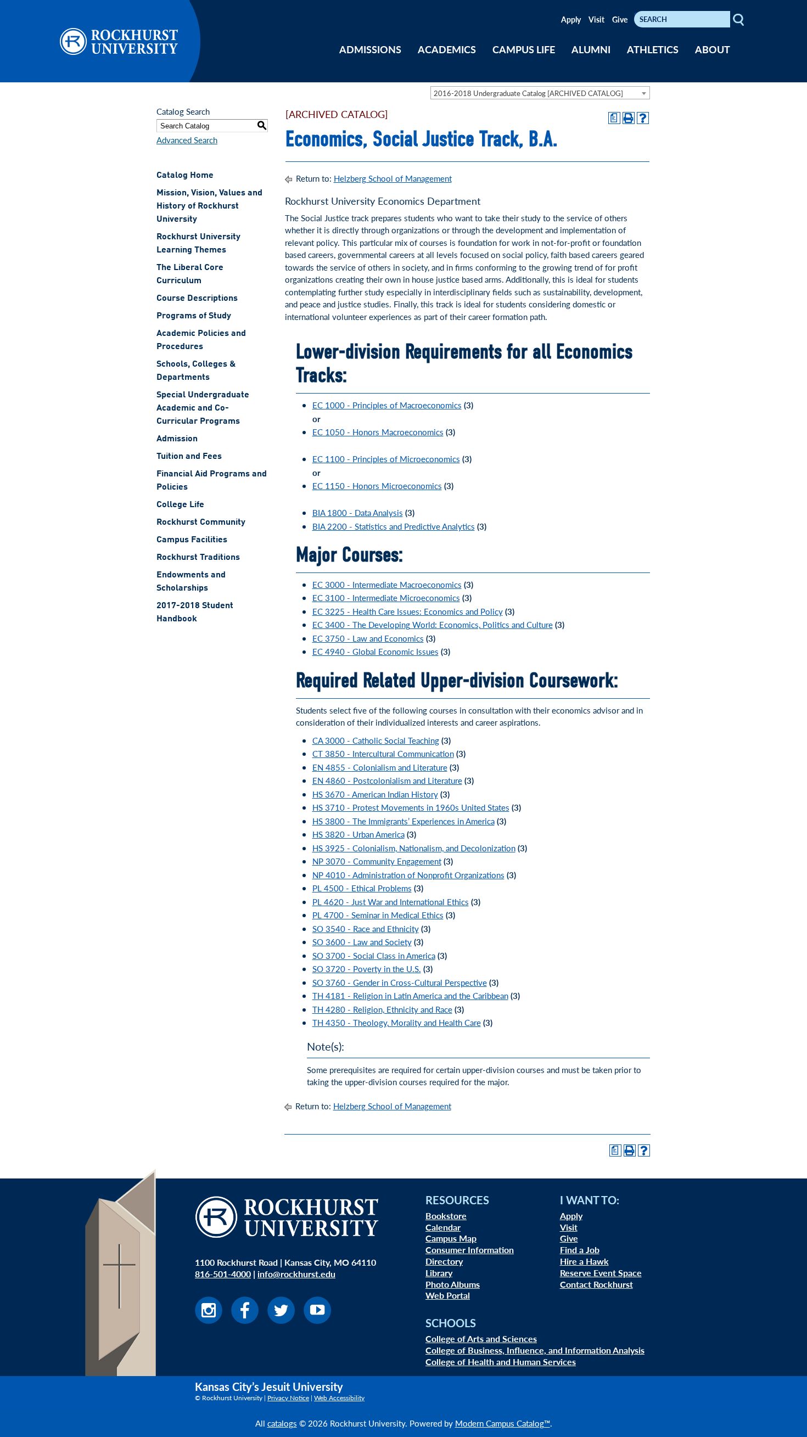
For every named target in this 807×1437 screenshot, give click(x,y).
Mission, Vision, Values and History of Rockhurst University (209, 206)
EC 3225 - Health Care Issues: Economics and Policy (407, 611)
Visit (596, 19)
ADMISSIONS (370, 49)
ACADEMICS (447, 49)
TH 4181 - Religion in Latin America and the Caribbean (410, 995)
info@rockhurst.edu (296, 1273)
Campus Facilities (191, 540)
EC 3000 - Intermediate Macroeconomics (387, 584)
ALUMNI (590, 49)
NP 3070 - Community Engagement (376, 861)
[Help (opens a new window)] (643, 118)
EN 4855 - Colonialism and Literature (379, 767)
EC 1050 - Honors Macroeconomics (378, 431)
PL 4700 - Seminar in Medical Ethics (378, 914)
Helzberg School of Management (393, 178)
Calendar (443, 1227)
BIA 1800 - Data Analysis (357, 512)
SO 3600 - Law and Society (362, 941)
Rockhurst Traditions (198, 557)
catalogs (282, 1423)
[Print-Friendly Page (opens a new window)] (629, 118)
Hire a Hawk (584, 1261)
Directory (444, 1261)
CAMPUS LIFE (523, 49)
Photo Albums (452, 1284)
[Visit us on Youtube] (317, 1320)
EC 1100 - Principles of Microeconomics (386, 458)
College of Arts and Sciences (481, 1338)
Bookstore (446, 1215)
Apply (571, 19)
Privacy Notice (288, 1397)
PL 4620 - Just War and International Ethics (390, 901)
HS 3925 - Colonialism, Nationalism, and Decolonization (413, 848)
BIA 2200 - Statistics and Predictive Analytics (393, 526)
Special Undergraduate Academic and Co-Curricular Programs (202, 408)
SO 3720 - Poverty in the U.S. (366, 968)
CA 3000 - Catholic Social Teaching (375, 740)
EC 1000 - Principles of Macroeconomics (387, 405)
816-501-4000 (223, 1273)
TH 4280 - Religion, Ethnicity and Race (382, 1009)
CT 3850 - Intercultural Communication (383, 753)
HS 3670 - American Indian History (375, 794)
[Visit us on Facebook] (245, 1320)
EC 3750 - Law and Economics (368, 638)
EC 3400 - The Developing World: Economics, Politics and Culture (432, 624)
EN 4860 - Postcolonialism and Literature (387, 780)
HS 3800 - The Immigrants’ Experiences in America (403, 821)
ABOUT (712, 49)
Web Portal (447, 1295)
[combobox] (540, 92)
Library (438, 1272)
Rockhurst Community (200, 522)
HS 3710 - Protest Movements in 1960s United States (410, 807)
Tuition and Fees (189, 456)
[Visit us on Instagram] (208, 1320)
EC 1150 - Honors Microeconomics (377, 485)
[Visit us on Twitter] (281, 1320)
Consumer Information (469, 1249)
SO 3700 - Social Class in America (373, 955)
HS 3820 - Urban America (358, 834)
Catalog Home (185, 175)
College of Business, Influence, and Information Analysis (535, 1350)
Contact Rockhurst (596, 1284)
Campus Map (451, 1238)
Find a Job (579, 1249)
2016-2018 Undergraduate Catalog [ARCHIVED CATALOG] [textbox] (528, 93)
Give (619, 19)
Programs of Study (193, 316)
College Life (180, 505)
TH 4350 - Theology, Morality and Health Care (396, 1022)
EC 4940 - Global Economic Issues (375, 651)
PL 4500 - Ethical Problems (362, 888)
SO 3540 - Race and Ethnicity (365, 928)
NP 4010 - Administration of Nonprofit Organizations (408, 874)
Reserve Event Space (601, 1272)
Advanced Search (186, 139)
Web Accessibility (339, 1397)
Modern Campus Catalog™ (502, 1423)
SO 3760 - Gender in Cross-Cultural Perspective (399, 982)
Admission (177, 439)
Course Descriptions (197, 298)
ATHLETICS (653, 49)
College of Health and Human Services (500, 1361)
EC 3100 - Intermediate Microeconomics (386, 597)
